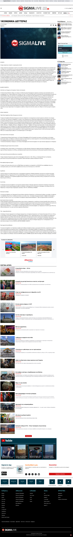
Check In (47, 0)
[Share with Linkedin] (56, 25)
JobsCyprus (67, 0)
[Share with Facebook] (51, 25)
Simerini (18, 0)
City (32, 0)
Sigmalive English (61, 0)
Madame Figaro (42, 0)
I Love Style (36, 0)
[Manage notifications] (71, 535)
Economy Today (28, 0)
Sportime (22, 0)
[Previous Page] (3, 249)
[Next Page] (53, 249)
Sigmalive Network (7, 0)
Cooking (55, 0)
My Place (51, 0)
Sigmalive (14, 0)
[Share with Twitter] (53, 25)
